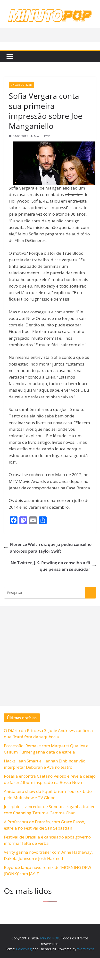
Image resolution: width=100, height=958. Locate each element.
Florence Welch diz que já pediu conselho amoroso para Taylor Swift (51, 548)
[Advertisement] (50, 656)
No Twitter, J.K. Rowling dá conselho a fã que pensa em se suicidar (50, 566)
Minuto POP (42, 136)
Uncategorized (21, 84)
